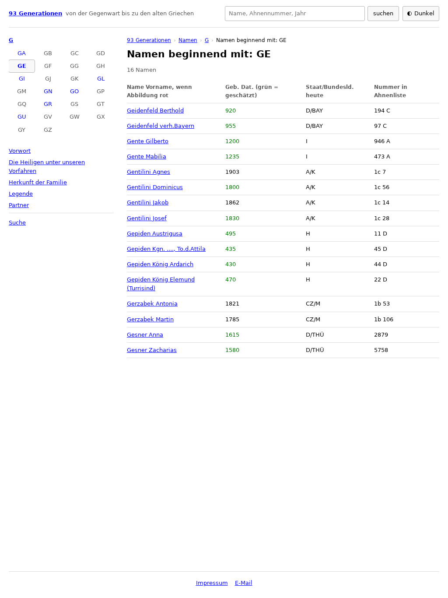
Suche (17, 222)
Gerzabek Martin (150, 319)
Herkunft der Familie (38, 182)
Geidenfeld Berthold (155, 110)
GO (74, 91)
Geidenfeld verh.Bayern (160, 126)
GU (22, 116)
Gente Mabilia (146, 156)
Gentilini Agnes (148, 172)
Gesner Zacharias (152, 350)
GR (48, 104)
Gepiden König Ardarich (160, 264)
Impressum (212, 583)
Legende (21, 193)
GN (48, 91)
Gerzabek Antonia (152, 303)
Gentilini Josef (147, 218)
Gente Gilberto (147, 141)
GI (22, 78)
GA (22, 53)
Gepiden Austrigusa (154, 233)
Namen (187, 40)
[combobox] (295, 13)
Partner (19, 205)
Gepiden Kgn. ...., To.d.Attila (166, 249)
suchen (383, 13)
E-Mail (243, 583)
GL (101, 78)
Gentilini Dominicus (155, 187)
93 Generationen (35, 13)
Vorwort (20, 151)
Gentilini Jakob (147, 202)
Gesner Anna (145, 334)
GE (22, 66)
